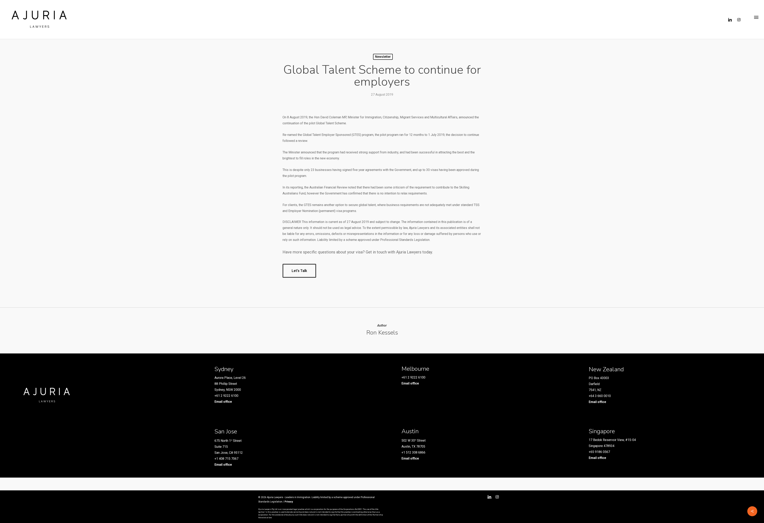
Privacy (289, 501)
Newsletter (383, 57)
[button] (756, 19)
